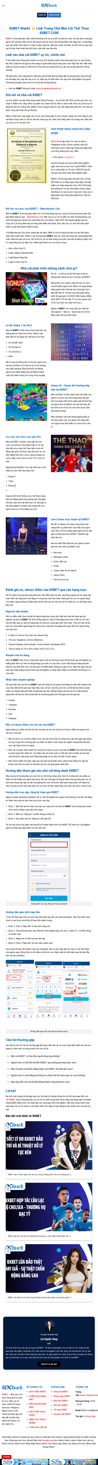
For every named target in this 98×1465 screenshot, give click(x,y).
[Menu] (3, 6)
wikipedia (68, 157)
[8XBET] (49, 6)
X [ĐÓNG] (6, 1457)
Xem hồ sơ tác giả (49, 1364)
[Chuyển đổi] (8, 1056)
